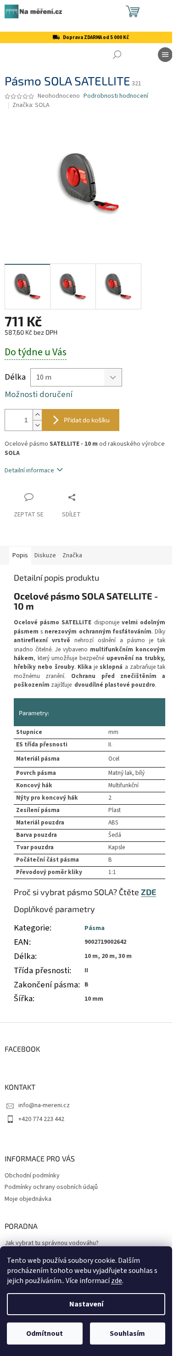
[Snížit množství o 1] (37, 425)
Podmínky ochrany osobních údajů (51, 1187)
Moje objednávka (28, 1199)
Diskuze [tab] (45, 555)
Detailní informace (29, 470)
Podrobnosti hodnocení (116, 96)
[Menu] (165, 54)
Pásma (94, 928)
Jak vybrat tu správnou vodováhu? (52, 1243)
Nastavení (86, 1304)
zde (116, 1281)
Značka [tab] (72, 555)
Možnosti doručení (39, 394)
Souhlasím (127, 1333)
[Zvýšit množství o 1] (37, 414)
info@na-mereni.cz (44, 1105)
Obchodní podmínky (32, 1175)
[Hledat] (117, 54)
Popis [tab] (20, 555)
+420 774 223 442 (41, 1119)
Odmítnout (44, 1333)
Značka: (31, 105)
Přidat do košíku (87, 420)
